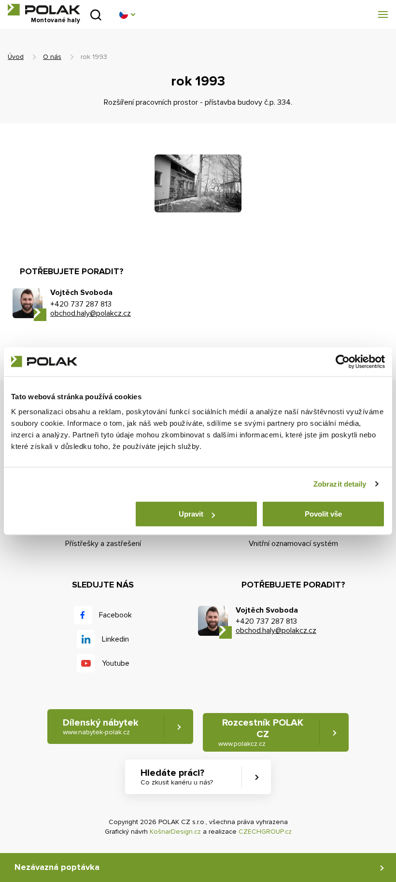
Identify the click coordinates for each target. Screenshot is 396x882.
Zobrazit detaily (340, 484)
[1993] (198, 183)
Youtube (115, 663)
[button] (127, 14)
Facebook (115, 615)
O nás (52, 57)
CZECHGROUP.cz (265, 831)
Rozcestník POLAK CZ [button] (260, 732)
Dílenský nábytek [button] (101, 726)
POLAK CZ (44, 9)
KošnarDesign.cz (175, 831)
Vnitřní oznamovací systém (293, 543)
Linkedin (115, 639)
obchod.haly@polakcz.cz (90, 313)
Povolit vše (323, 514)
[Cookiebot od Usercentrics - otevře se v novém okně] (342, 361)
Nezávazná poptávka (56, 867)
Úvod (16, 57)
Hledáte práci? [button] (177, 776)
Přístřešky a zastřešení (103, 543)
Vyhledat (95, 15)
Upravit (191, 514)
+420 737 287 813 (81, 304)
